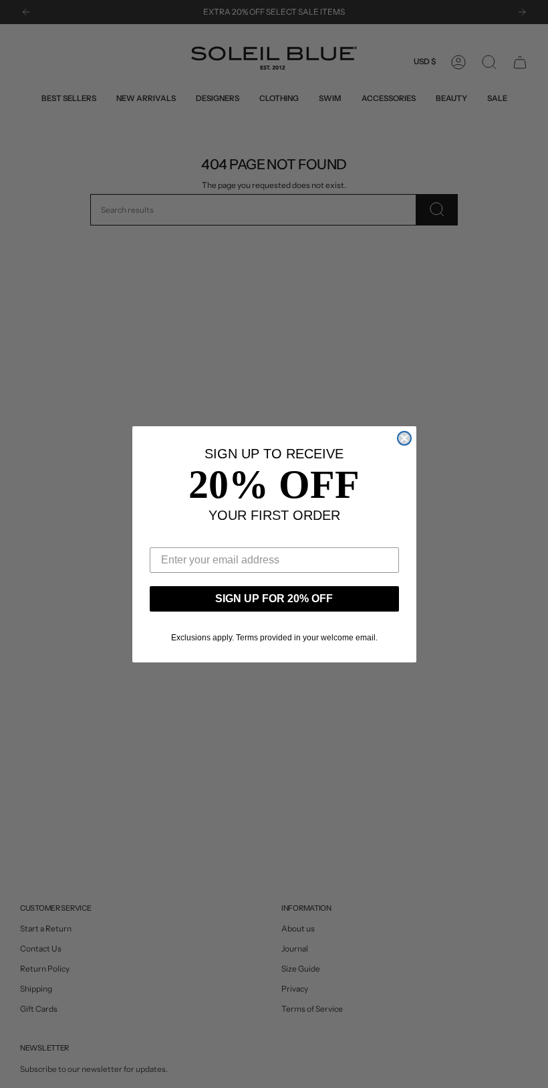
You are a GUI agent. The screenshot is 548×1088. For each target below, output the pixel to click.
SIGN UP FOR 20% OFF (274, 598)
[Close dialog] (404, 438)
